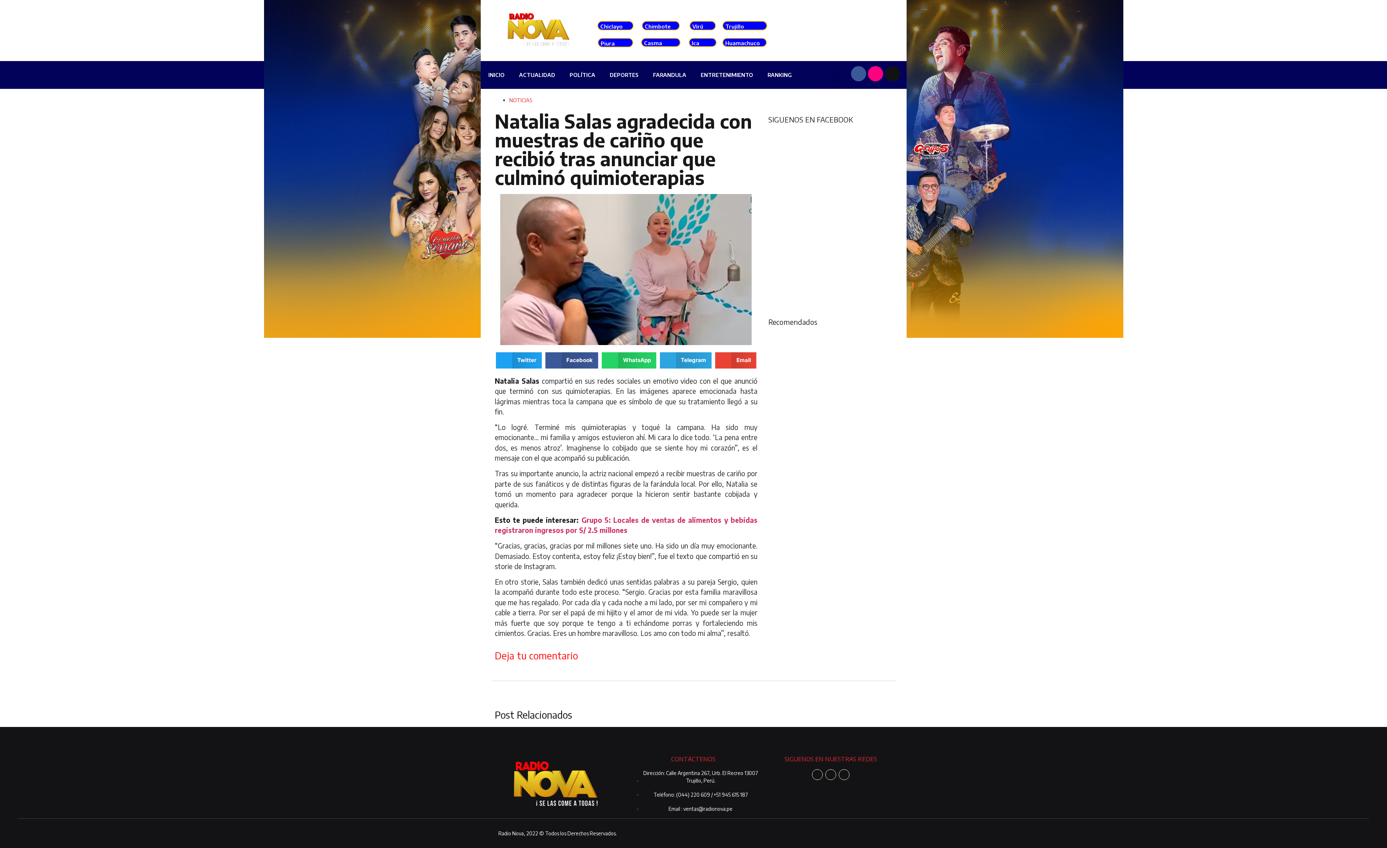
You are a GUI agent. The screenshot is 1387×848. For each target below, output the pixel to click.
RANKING (780, 75)
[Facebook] (858, 73)
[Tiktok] (892, 73)
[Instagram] (875, 73)
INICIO (496, 75)
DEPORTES (624, 75)
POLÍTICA (582, 75)
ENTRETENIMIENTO (727, 75)
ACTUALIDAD (537, 75)
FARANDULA (669, 75)
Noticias (520, 100)
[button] (836, 76)
